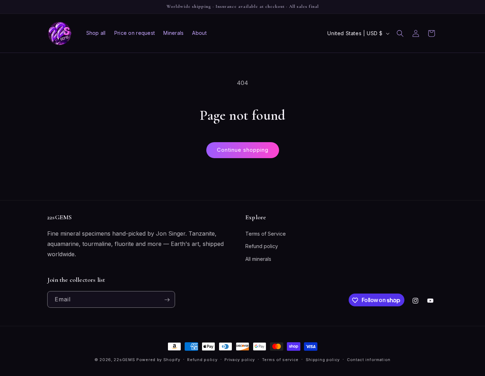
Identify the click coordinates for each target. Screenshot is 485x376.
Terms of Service (265, 234)
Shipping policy (323, 359)
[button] (400, 33)
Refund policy (261, 246)
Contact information (369, 359)
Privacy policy (239, 359)
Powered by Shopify (158, 359)
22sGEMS (124, 359)
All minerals (258, 259)
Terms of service (280, 359)
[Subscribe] (167, 299)
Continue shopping (242, 149)
